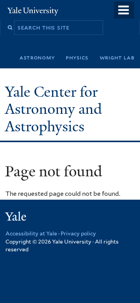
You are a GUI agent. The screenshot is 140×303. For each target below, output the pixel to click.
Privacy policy (78, 233)
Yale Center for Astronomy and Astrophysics (53, 109)
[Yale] (16, 217)
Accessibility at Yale (31, 233)
